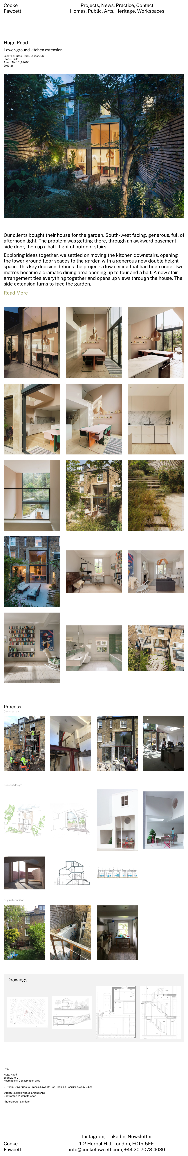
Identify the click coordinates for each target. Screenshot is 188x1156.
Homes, (79, 11)
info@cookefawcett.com (95, 1149)
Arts (108, 11)
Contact (144, 5)
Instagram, (94, 1136)
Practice (125, 5)
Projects (90, 5)
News (107, 5)
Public (95, 11)
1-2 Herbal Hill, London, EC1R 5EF (117, 1143)
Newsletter (140, 1136)
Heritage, (126, 11)
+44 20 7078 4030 (144, 1149)
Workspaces (150, 11)
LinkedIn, (117, 1136)
